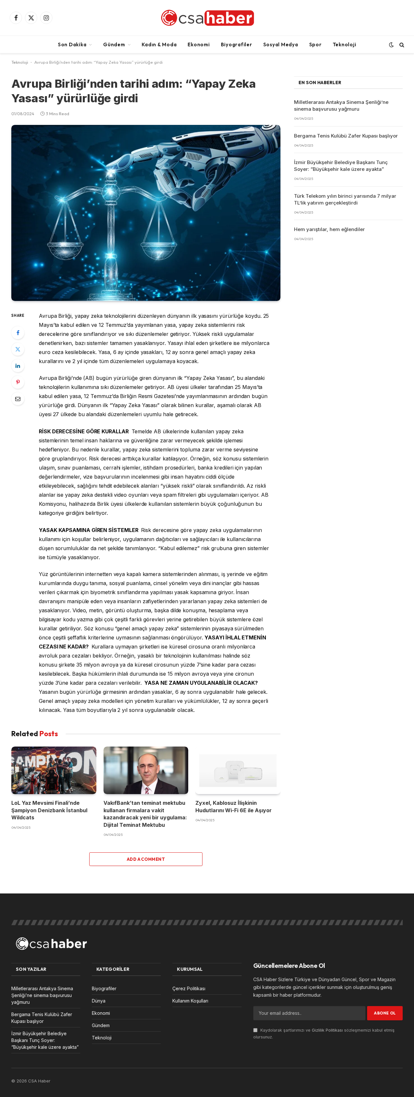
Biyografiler (236, 44)
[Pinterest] (17, 382)
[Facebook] (17, 332)
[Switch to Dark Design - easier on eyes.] (391, 44)
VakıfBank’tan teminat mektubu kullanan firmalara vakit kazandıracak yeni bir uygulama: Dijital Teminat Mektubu (145, 814)
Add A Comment (146, 859)
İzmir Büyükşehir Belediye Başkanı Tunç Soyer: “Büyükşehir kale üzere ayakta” (341, 165)
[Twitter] (17, 349)
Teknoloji (344, 44)
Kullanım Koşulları (190, 1000)
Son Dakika (72, 44)
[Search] (401, 44)
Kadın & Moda (159, 44)
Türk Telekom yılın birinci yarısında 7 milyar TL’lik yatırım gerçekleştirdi (345, 199)
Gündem (114, 44)
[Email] (17, 398)
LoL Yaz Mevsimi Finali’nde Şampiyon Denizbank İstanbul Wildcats (49, 810)
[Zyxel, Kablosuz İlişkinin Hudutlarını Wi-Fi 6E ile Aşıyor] (237, 770)
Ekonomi (199, 44)
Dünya (98, 1000)
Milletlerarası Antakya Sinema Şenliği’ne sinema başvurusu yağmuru (341, 105)
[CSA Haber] (206, 18)
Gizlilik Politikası (327, 1030)
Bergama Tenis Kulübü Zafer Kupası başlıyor (346, 136)
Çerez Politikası (188, 988)
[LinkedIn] (17, 365)
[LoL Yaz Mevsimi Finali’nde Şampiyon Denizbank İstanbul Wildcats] (53, 770)
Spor (315, 44)
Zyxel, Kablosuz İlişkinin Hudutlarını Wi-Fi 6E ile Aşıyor (233, 806)
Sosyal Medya (280, 44)
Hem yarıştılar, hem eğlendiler (329, 229)
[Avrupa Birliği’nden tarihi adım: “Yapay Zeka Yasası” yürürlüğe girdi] (145, 213)
